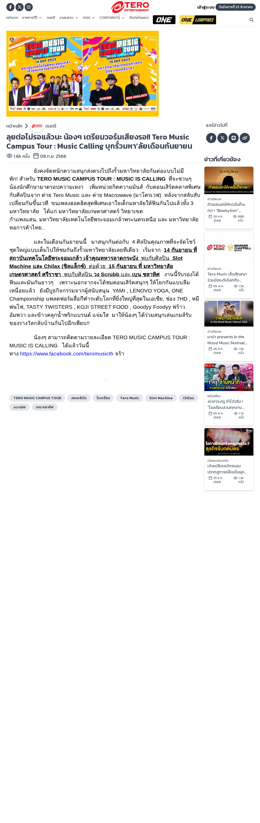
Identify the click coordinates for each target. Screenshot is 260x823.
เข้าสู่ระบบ (206, 7)
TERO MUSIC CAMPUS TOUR (37, 398)
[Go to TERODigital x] (19, 7)
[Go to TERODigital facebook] (10, 7)
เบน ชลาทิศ (45, 407)
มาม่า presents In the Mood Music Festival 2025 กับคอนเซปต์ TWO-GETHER (226, 340)
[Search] (252, 20)
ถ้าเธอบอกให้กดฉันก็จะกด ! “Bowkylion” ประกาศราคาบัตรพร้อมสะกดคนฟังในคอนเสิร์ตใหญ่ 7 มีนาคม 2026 (227, 207)
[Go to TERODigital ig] (29, 7)
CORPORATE (110, 17)
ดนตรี (50, 17)
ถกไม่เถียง (214, 396)
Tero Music (129, 398)
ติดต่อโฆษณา (139, 17)
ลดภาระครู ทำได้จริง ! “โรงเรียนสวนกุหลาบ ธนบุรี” (225, 404)
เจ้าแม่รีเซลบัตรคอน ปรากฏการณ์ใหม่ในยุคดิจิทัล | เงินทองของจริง (226, 469)
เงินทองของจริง (218, 461)
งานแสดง (66, 17)
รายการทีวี (29, 17)
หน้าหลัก (14, 125)
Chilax (188, 398)
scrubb (19, 407)
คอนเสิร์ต (79, 398)
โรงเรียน (103, 398)
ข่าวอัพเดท (214, 199)
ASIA (86, 17)
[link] (66, 354)
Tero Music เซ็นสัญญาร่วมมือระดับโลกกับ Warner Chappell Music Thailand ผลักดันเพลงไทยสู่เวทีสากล (228, 277)
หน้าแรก (12, 17)
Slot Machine (161, 398)
